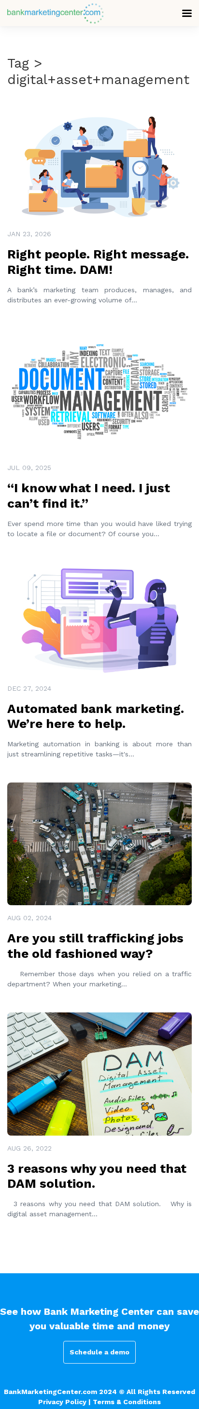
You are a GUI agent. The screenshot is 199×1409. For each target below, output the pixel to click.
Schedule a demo (99, 1352)
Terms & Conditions (127, 1402)
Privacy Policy (62, 1402)
